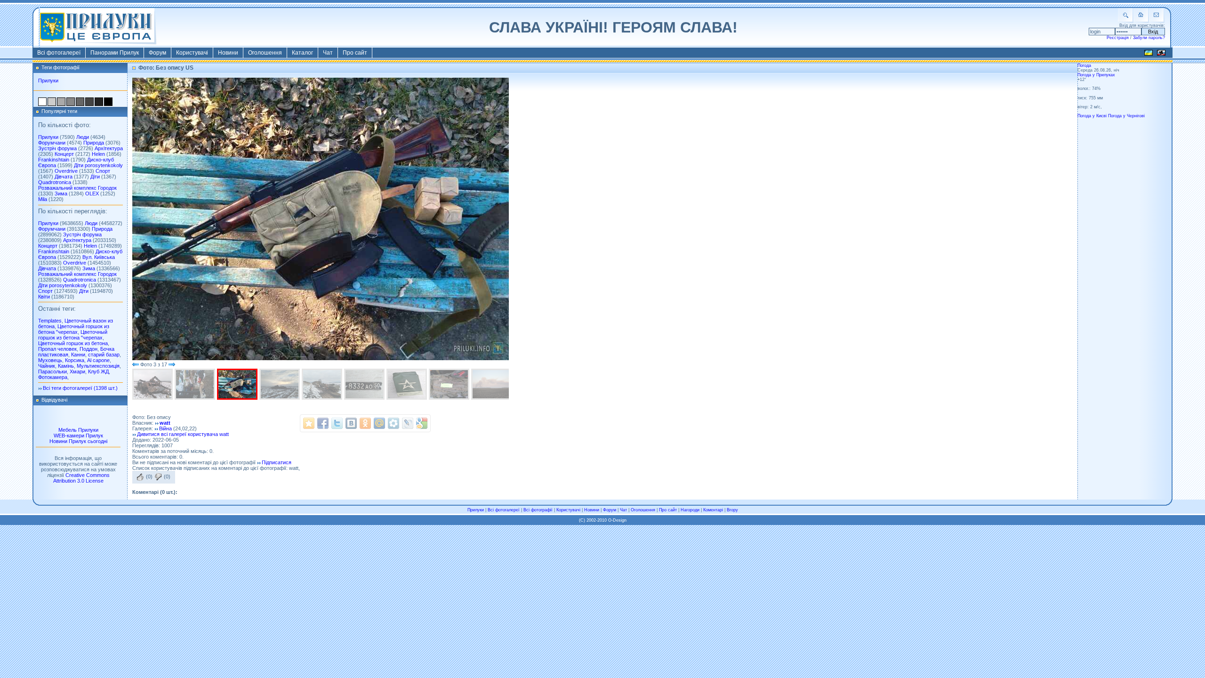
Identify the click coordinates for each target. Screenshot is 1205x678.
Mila (42, 199)
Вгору (732, 510)
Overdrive (66, 171)
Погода (1084, 65)
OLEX (92, 193)
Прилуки (48, 80)
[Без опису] (153, 384)
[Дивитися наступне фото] (172, 364)
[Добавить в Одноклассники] (365, 423)
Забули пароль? (1149, 37)
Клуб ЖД (98, 371)
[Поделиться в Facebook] (323, 423)
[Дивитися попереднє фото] (135, 364)
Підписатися (276, 462)
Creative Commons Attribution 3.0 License (81, 478)
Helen (98, 154)
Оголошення (265, 52)
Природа (93, 142)
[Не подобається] (158, 477)
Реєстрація (1118, 37)
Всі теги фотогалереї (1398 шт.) (80, 388)
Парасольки (52, 371)
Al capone (98, 360)
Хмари (77, 371)
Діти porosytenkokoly (98, 165)
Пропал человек (57, 349)
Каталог (302, 52)
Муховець (50, 360)
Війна (165, 428)
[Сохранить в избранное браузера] (308, 423)
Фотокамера (52, 377)
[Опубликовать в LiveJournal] (407, 423)
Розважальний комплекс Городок (77, 188)
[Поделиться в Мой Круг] (393, 423)
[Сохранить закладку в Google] (421, 423)
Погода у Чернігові (1126, 115)
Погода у (1096, 75)
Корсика (74, 360)
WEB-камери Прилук (78, 435)
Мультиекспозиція (98, 366)
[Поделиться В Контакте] (351, 423)
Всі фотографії (538, 510)
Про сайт (355, 52)
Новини (228, 52)
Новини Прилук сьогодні (78, 441)
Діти (95, 176)
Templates (50, 320)
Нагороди (690, 510)
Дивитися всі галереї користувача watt (183, 434)
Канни (78, 354)
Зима (61, 193)
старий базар (104, 354)
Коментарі (713, 510)
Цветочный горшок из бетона (73, 343)
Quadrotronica (54, 182)
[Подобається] (140, 477)
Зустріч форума (57, 148)
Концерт (64, 154)
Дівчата (63, 176)
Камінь (66, 366)
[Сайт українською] (1148, 54)
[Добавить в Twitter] (337, 423)
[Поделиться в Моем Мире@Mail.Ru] (379, 423)
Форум (157, 52)
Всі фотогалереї (58, 52)
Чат (328, 52)
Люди (82, 137)
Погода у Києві (1092, 115)
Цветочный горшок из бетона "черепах (73, 329)
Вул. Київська (98, 257)
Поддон (88, 349)
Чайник (46, 366)
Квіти (44, 296)
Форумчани (51, 142)
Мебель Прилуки (78, 430)
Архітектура (109, 148)
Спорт (103, 171)
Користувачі (192, 52)
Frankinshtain (53, 159)
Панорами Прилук (114, 52)
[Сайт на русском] (1161, 54)
